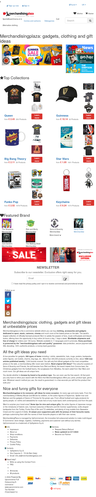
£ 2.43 (11, 119)
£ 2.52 (11, 205)
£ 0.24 (63, 205)
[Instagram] (8, 313)
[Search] (90, 20)
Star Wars (62, 159)
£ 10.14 (64, 119)
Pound (73, 4)
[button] (6, 54)
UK (83, 4)
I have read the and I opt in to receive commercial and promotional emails (48, 283)
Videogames (49, 21)
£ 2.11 (11, 162)
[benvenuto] (72, 255)
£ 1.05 (63, 162)
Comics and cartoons (32, 21)
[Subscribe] (65, 278)
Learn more (88, 159)
